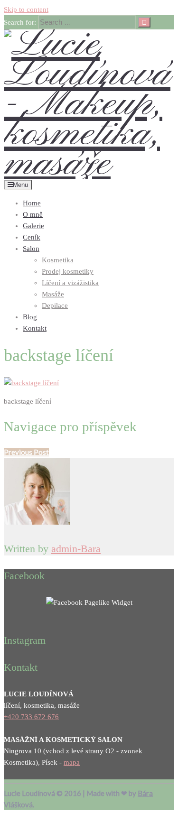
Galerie (33, 226)
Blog (30, 317)
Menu (20, 184)
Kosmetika (58, 260)
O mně (33, 214)
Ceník (31, 237)
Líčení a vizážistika (70, 283)
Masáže (53, 294)
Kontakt (35, 328)
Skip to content (26, 9)
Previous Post (26, 452)
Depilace (55, 305)
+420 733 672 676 (31, 717)
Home (32, 203)
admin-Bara (76, 549)
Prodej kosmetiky (68, 271)
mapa (72, 762)
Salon (31, 248)
